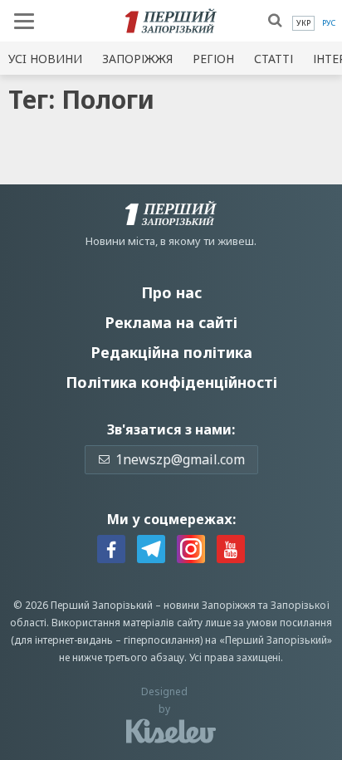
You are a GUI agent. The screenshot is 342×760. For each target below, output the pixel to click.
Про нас (171, 292)
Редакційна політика (171, 352)
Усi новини (45, 58)
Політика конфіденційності (171, 382)
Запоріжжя (137, 58)
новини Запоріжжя (210, 605)
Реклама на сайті (171, 322)
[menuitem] (303, 23)
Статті (273, 58)
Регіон (213, 58)
